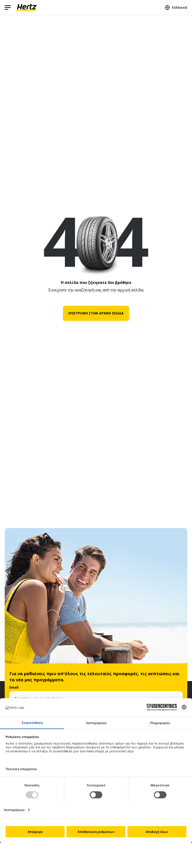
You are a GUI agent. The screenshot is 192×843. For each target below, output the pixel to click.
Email (13, 687)
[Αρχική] (27, 7)
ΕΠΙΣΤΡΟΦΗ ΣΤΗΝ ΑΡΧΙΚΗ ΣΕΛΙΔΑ (96, 313)
